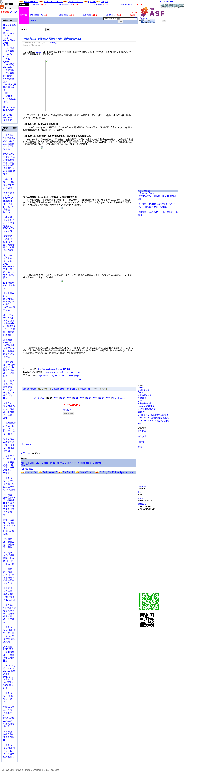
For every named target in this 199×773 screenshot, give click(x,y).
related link (85, 389)
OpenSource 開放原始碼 (9, 107)
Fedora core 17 (50, 472)
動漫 (6, 45)
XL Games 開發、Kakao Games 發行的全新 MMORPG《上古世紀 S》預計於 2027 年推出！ (9, 676)
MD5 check (26, 453)
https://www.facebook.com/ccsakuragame (62, 372)
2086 (88, 398)
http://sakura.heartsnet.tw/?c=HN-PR (54, 369)
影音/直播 (9, 48)
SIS (37, 463)
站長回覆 (142, 398)
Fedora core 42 (31, 1)
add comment (29, 389)
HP (50, 463)
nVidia (27, 463)
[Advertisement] (147, 67)
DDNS (133, 18)
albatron (82, 463)
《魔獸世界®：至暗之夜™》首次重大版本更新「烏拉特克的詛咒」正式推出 (9, 464)
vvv (139, 423)
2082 (62, 398)
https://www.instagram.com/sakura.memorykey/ (58, 375)
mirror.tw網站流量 (146, 406)
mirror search (144, 191)
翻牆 (140, 447)
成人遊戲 (8, 73)
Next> (115, 398)
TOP (78, 380)
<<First (35, 398)
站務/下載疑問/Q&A (147, 409)
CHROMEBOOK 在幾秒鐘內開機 (153, 420)
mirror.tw (142, 486)
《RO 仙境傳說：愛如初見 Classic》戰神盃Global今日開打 (9, 428)
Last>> (121, 398)
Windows (7, 118)
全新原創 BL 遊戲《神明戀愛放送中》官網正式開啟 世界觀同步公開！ (9, 389)
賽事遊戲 (8, 51)
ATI (22, 463)
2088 (101, 398)
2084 (75, 398)
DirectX (24, 465)
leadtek (55, 463)
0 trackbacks (58, 389)
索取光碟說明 (144, 403)
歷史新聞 (7, 120)
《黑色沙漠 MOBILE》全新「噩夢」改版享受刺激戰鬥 (9, 751)
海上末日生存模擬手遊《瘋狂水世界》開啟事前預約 (8, 445)
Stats (140, 392)
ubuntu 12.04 (31, 472)
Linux (130, 472)
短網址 (141, 442)
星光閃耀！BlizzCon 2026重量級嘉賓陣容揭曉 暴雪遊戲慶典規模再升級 (9, 348)
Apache (92, 1)
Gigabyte (96, 463)
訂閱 (140, 400)
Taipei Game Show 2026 (9, 40)
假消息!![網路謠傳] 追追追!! (9, 87)
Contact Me (143, 390)
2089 (108, 398)
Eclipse (104, 1)
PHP (102, 472)
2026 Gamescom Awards (8, 33)
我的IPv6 (142, 431)
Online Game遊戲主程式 (9, 99)
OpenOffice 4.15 (75, 1)
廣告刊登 (142, 412)
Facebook (165, 1)
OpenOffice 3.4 (87, 472)
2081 (56, 398)
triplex (89, 463)
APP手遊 (8, 64)
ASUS (63, 463)
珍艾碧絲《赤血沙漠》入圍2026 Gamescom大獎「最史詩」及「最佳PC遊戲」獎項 (9, 266)
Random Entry (146, 193)
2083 (69, 398)
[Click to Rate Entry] (94, 389)
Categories (9, 20)
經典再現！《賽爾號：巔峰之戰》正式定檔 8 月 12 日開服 (9, 594)
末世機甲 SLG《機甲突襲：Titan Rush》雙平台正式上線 (9, 558)
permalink (72, 389)
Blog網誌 (7, 76)
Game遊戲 (8, 67)
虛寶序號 (8, 70)
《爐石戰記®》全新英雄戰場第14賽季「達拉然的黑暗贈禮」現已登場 (9, 613)
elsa (46, 463)
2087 (95, 398)
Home (141, 387)
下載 (5, 93)
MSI (42, 463)
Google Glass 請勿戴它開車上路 (153, 418)
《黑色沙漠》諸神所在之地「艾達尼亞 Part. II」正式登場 (9, 484)
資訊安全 (142, 436)
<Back (42, 398)
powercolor (71, 463)
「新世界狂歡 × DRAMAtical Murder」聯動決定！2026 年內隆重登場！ (9, 301)
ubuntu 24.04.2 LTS (53, 1)
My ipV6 (13, 12)
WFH (172, 1)
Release (26, 444)
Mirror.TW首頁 (144, 395)
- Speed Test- (27, 469)
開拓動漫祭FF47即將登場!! (9, 285)
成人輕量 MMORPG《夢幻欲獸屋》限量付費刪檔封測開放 (8, 654)
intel (33, 463)
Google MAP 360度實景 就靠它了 (154, 415)
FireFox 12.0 (69, 472)
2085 (82, 398)
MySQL (108, 472)
